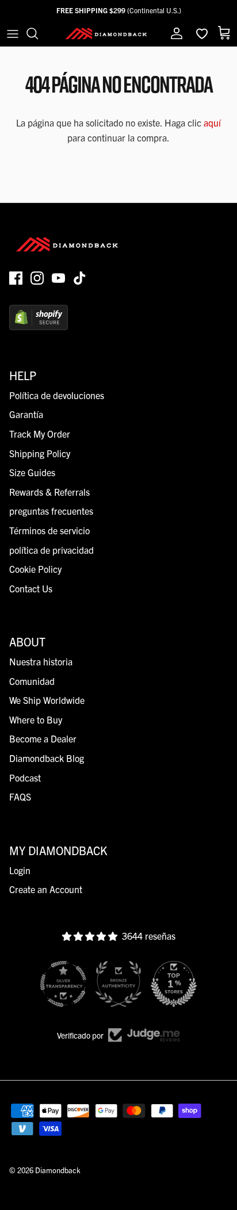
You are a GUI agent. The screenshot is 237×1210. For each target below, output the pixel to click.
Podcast (25, 777)
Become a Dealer (43, 738)
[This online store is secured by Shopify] (38, 326)
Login (19, 870)
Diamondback (58, 1170)
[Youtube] (58, 278)
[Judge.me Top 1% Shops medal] (174, 984)
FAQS (20, 796)
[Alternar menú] (12, 33)
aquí (212, 122)
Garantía (26, 414)
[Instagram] (37, 278)
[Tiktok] (79, 278)
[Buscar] (38, 33)
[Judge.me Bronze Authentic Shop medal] (118, 984)
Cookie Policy (35, 569)
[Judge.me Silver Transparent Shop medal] (63, 984)
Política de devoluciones (56, 395)
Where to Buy (35, 719)
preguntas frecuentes (51, 510)
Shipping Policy (39, 453)
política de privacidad (51, 550)
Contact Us (30, 588)
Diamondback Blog (46, 758)
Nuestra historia (40, 661)
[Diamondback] (106, 33)
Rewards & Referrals (49, 491)
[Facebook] (15, 278)
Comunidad (32, 681)
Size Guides (32, 472)
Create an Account (45, 889)
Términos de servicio (49, 530)
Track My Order (39, 433)
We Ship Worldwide (47, 700)
